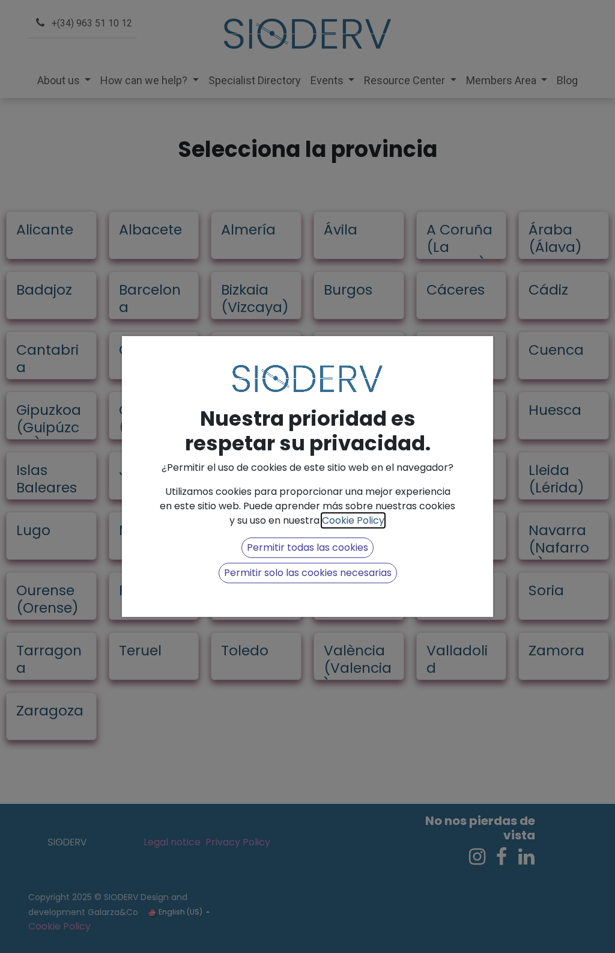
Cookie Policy (353, 520)
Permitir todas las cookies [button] (307, 547)
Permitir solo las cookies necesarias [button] (308, 573)
